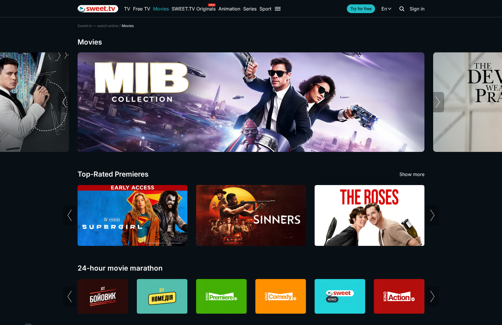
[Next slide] (437, 102)
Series (250, 9)
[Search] (401, 8)
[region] (251, 102)
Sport (265, 9)
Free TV (141, 9)
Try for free (361, 8)
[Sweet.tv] (98, 9)
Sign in (417, 9)
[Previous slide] (64, 102)
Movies (161, 9)
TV (127, 9)
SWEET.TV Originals (194, 9)
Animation (229, 9)
